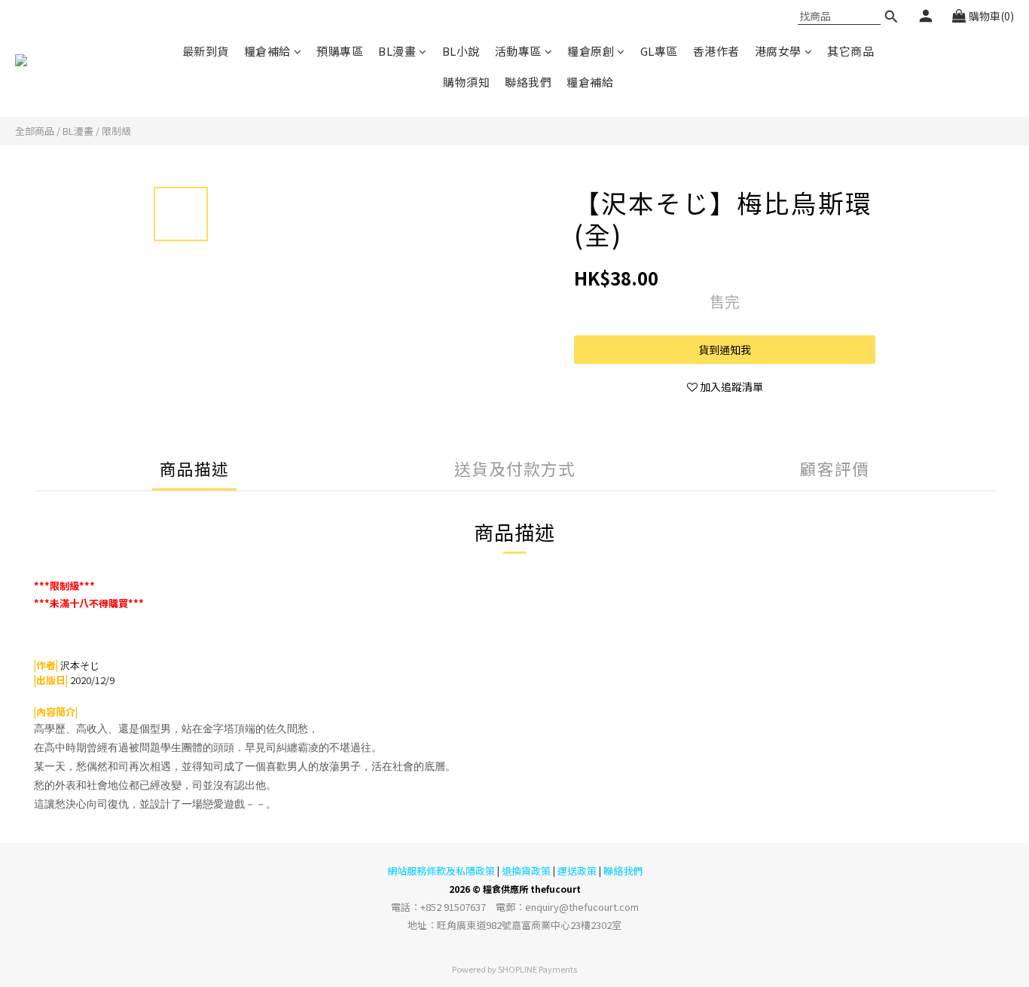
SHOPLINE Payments (537, 969)
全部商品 (34, 131)
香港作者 (716, 51)
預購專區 (339, 51)
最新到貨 (205, 51)
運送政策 (577, 870)
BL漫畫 (397, 51)
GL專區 (659, 51)
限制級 (116, 131)
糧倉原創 (590, 51)
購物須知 (466, 82)
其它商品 (850, 51)
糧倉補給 (267, 51)
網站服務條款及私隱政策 (441, 870)
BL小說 (461, 51)
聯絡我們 (528, 82)
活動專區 (518, 51)
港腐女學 (778, 51)
